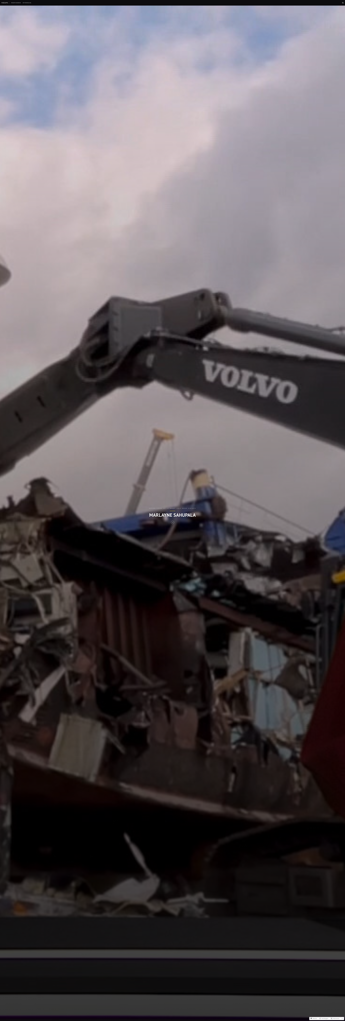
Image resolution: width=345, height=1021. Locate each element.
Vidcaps (4, 3)
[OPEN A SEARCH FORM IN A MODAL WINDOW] (343, 3)
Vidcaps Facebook (16, 2)
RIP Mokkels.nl (27, 2)
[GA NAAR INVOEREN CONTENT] (172, 522)
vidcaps (192, 508)
